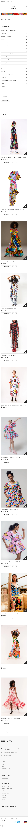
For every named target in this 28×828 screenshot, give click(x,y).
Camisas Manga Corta (6, 42)
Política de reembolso (7, 813)
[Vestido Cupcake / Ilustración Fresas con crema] (13, 462)
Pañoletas (3, 71)
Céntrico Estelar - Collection (7, 54)
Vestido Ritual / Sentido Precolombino (10, 614)
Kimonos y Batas (5, 62)
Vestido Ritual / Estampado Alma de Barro (11, 666)
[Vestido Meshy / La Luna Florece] (13, 360)
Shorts (2, 83)
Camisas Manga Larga (6, 45)
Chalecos (3, 51)
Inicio (2, 19)
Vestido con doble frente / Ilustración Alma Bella (12, 209)
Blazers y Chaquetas (6, 36)
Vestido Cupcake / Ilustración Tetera (9, 509)
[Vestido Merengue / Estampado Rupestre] (13, 723)
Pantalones (3, 68)
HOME (3, 764)
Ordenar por (5, 111)
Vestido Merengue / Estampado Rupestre (10, 718)
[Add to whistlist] (16, 162)
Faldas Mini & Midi (5, 59)
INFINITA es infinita (14, 818)
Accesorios (3, 33)
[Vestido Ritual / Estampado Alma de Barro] (13, 671)
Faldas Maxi (4, 57)
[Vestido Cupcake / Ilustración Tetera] (13, 514)
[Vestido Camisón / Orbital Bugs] (13, 313)
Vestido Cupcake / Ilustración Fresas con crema (12, 457)
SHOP (3, 766)
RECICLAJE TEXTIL (5, 77)
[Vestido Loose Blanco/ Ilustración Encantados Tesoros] (13, 410)
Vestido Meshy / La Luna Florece (8, 355)
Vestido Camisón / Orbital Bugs (8, 308)
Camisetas (3, 48)
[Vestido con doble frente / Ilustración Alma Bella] (13, 214)
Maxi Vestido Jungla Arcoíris (7, 261)
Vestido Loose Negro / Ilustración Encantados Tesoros (13, 157)
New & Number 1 (5, 65)
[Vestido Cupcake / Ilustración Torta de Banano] (13, 566)
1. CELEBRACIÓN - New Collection (9, 30)
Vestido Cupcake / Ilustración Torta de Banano (12, 561)
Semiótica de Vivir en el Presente (8, 80)
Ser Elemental (5, 100)
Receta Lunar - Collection (7, 74)
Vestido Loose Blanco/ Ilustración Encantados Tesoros (13, 405)
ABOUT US (4, 771)
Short (3, 802)
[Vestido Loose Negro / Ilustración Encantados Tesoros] (13, 162)
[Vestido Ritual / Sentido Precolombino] (13, 619)
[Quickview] (25, 153)
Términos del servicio (13, 810)
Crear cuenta (10, 1)
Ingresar (3, 1)
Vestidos (3, 86)
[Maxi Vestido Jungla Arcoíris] (13, 267)
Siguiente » (9, 732)
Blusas (2, 39)
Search (3, 810)
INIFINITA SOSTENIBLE (7, 768)
